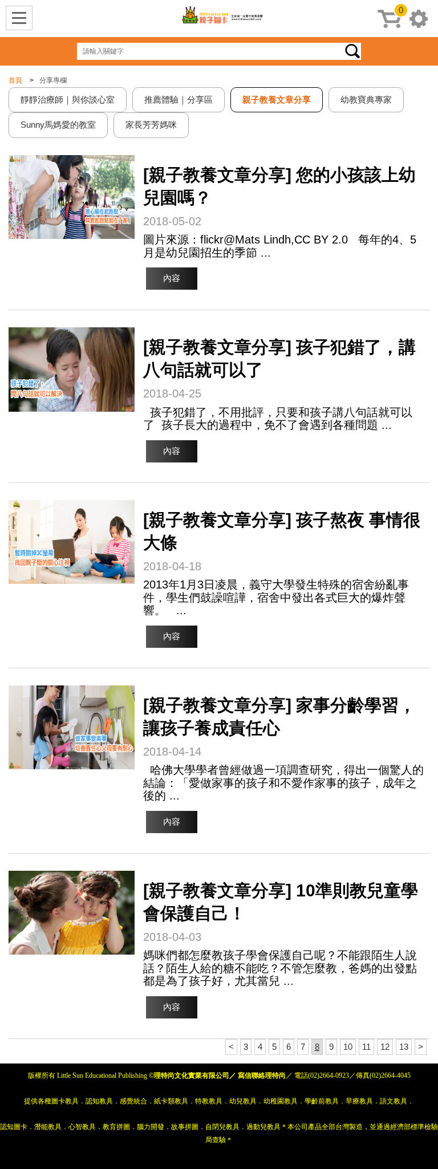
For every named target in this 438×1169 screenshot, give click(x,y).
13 (403, 1047)
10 (347, 1047)
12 (385, 1047)
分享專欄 (53, 80)
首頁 (15, 80)
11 (366, 1047)
